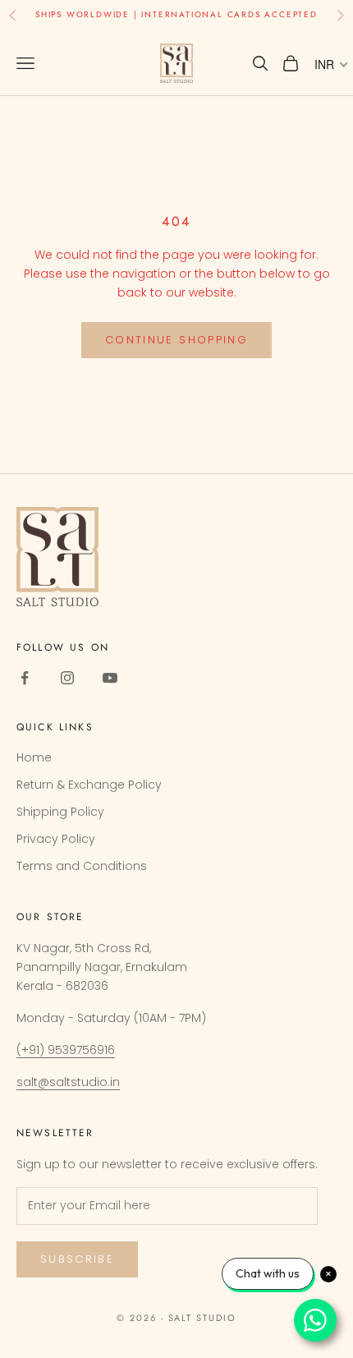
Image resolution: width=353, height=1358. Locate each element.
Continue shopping (176, 340)
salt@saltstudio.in (68, 1082)
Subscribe (77, 1259)
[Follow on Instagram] (67, 678)
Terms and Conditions (81, 866)
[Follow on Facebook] (24, 678)
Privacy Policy (55, 839)
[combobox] (330, 64)
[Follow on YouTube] (110, 678)
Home (34, 757)
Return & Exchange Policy (89, 784)
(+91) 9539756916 (65, 1050)
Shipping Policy (60, 811)
